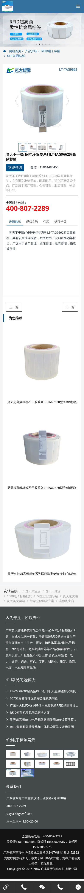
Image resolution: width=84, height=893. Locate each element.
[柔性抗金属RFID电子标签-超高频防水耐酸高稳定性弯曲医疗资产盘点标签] (27, 773)
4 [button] (46, 44)
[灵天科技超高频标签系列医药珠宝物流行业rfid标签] (42, 533)
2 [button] (39, 44)
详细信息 (15, 221)
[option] (42, 103)
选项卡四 (60, 221)
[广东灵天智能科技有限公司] (7, 5)
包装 (46, 221)
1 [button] (36, 44)
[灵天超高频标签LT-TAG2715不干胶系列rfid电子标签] (12, 763)
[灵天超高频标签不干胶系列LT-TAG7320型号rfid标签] (42, 447)
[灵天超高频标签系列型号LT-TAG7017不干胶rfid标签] (71, 763)
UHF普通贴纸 (16, 56)
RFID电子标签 (50, 51)
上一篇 (14, 307)
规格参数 (32, 221)
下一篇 (70, 307)
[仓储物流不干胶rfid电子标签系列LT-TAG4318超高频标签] (41, 763)
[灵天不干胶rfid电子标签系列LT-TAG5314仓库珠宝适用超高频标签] (56, 754)
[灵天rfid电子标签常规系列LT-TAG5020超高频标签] (71, 754)
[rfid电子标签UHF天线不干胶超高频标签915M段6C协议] (12, 773)
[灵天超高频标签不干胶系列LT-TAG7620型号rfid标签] (42, 362)
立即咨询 (15, 167)
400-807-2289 (27, 208)
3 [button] (42, 44)
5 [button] (49, 44)
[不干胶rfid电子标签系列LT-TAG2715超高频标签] (56, 763)
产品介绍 (31, 51)
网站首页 (14, 51)
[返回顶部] (78, 887)
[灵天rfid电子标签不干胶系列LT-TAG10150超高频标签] (27, 763)
